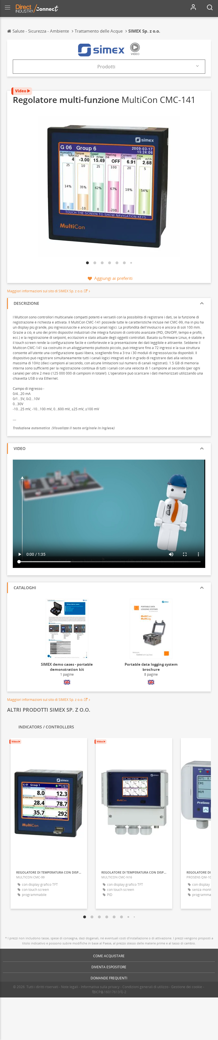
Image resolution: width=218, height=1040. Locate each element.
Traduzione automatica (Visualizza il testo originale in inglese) (64, 428)
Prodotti (106, 67)
